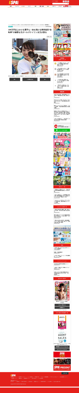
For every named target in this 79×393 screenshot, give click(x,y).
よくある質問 (40, 378)
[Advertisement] (39, 15)
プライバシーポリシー (54, 376)
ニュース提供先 (30, 376)
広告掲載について (14, 376)
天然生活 (18, 381)
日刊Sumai (30, 381)
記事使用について (27, 378)
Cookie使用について (63, 376)
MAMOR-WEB (43, 381)
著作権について (14, 378)
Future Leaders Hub (57, 381)
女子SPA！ (13, 381)
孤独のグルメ (36, 381)
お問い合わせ (34, 378)
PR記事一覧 (37, 376)
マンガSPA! (50, 381)
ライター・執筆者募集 (45, 376)
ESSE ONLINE (24, 381)
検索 (67, 3)
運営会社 (20, 378)
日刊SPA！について (22, 376)
